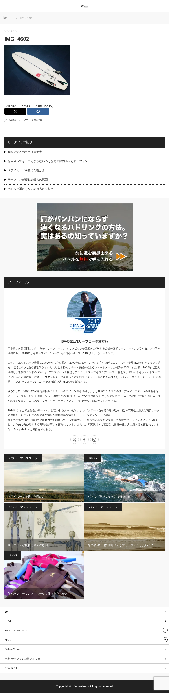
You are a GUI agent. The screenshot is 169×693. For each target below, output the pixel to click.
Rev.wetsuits (81, 686)
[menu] (163, 6)
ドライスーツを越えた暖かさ (26, 170)
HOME (9, 620)
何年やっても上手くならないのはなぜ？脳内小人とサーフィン (48, 161)
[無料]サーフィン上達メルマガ (22, 658)
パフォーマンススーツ (23, 458)
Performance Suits (16, 630)
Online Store (12, 649)
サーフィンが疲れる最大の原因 (28, 179)
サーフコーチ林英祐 (30, 120)
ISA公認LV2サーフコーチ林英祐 (84, 341)
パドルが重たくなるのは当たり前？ (30, 189)
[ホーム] (84, 611)
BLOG (93, 458)
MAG (8, 639)
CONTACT (11, 668)
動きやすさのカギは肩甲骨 (25, 152)
